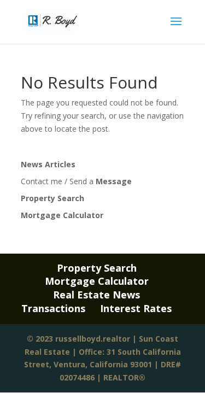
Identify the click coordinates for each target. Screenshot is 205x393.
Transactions (53, 308)
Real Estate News (96, 294)
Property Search (52, 198)
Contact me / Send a (76, 181)
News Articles (48, 164)
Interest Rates (136, 308)
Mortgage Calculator (62, 215)
